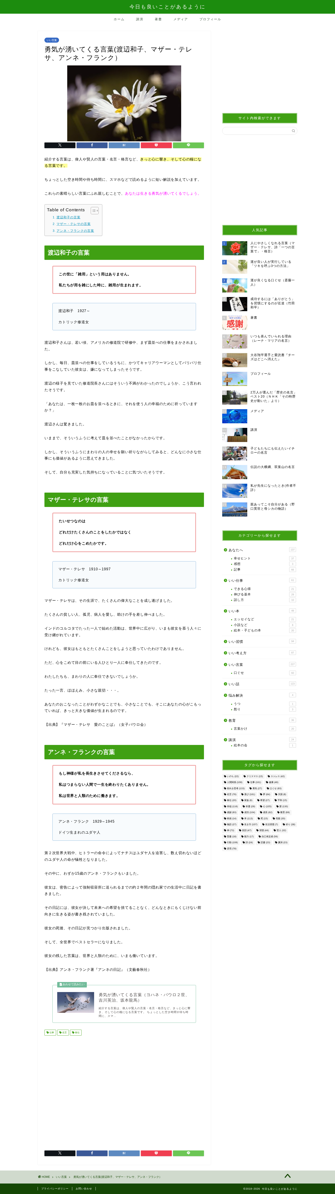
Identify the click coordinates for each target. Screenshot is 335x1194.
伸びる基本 (264, 594)
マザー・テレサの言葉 (74, 224)
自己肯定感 (270, 836)
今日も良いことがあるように (167, 7)
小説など (263, 625)
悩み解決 (261, 695)
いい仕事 (261, 580)
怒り (263, 709)
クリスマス (255, 776)
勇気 (257, 788)
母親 (280, 818)
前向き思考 (236, 788)
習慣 (264, 830)
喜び (249, 794)
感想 (263, 564)
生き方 (250, 824)
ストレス (278, 776)
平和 (282, 800)
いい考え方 (261, 653)
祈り (290, 824)
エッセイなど (264, 619)
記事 (264, 569)
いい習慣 (261, 642)
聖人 (281, 830)
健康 (273, 782)
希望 (265, 800)
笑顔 (246, 830)
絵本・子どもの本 (264, 630)
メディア (180, 19)
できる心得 (264, 589)
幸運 (250, 806)
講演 (139, 19)
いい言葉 (52, 40)
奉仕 (77, 1032)
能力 (249, 836)
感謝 (231, 812)
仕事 (51, 1032)
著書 (158, 19)
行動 (232, 842)
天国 (282, 794)
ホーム (119, 19)
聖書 (231, 836)
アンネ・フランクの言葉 (75, 231)
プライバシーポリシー (55, 1188)
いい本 (261, 611)
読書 (265, 842)
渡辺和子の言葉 (68, 217)
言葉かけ (264, 728)
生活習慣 (271, 824)
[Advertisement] (124, 1091)
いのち (233, 776)
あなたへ (262, 550)
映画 (231, 818)
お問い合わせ (84, 1188)
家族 (248, 800)
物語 (231, 824)
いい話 (262, 684)
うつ (263, 704)
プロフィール (210, 19)
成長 (267, 812)
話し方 (264, 600)
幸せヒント (264, 558)
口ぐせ (264, 673)
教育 (261, 720)
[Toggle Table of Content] (92, 211)
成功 (249, 812)
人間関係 (234, 782)
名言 (64, 1032)
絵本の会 (263, 745)
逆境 (231, 848)
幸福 (232, 806)
